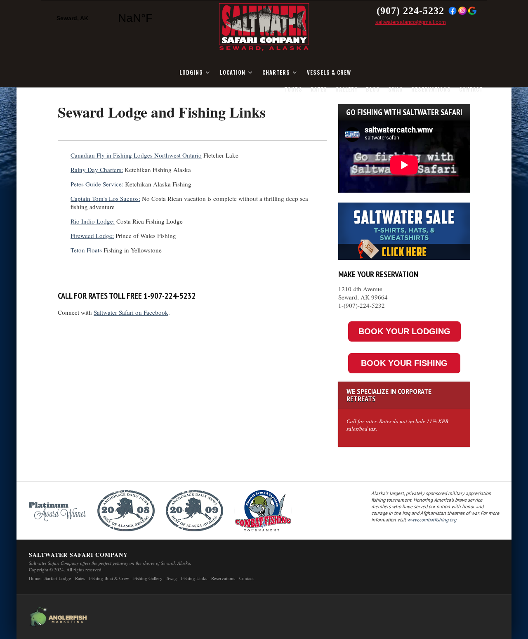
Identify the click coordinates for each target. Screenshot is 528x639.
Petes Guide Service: (97, 184)
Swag (395, 89)
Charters (276, 72)
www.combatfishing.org (431, 519)
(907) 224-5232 (410, 10)
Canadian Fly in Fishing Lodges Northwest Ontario (136, 155)
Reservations (431, 89)
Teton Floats (87, 250)
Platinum (57, 510)
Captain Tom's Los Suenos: (105, 198)
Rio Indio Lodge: (93, 221)
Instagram (462, 11)
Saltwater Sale (404, 229)
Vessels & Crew (329, 72)
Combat (263, 510)
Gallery (346, 89)
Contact (471, 89)
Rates (319, 89)
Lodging (191, 72)
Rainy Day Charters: (97, 169)
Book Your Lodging (404, 331)
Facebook (452, 11)
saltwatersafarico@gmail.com (410, 22)
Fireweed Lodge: (92, 235)
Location (232, 72)
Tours (293, 89)
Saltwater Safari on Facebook (131, 312)
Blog (373, 89)
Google (472, 11)
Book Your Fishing (404, 363)
